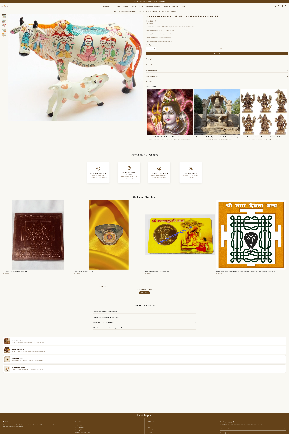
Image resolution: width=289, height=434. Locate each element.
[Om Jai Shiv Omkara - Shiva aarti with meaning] (170, 112)
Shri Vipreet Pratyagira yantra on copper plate (15, 271)
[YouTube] (228, 433)
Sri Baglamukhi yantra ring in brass (83, 271)
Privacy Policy (78, 425)
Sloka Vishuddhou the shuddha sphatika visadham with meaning (217, 137)
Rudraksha (125, 6)
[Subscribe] (284, 428)
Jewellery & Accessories (153, 6)
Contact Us (150, 430)
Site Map (150, 432)
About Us (150, 425)
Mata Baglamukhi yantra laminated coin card (157, 271)
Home (114, 11)
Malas (141, 6)
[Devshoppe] (4, 6)
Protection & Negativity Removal (128, 11)
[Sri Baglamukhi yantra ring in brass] (109, 235)
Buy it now (217, 53)
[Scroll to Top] (286, 426)
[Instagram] (220, 433)
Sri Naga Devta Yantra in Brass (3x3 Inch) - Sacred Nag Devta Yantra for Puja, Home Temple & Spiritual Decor (245, 271)
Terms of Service (79, 427)
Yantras (134, 6)
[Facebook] (223, 433)
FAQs (149, 427)
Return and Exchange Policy (82, 432)
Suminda (117, 6)
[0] (285, 6)
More (183, 6)
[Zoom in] (139, 17)
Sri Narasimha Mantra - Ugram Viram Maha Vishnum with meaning (264, 137)
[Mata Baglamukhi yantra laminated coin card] (180, 235)
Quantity (148, 45)
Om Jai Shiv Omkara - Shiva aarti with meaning (169, 137)
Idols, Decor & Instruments (171, 6)
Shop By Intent (107, 6)
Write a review (144, 292)
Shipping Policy (79, 430)
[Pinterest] (225, 433)
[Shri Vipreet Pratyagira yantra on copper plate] (38, 235)
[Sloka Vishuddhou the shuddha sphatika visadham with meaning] (217, 112)
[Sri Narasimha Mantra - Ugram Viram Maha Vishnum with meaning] (264, 112)
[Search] (275, 6)
